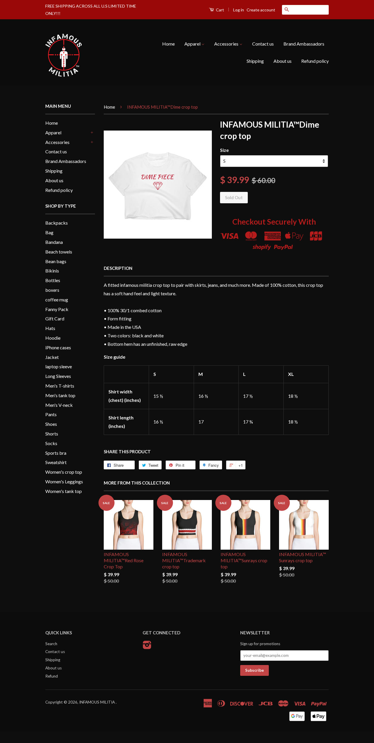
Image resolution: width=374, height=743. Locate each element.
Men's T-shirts (59, 385)
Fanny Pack (56, 309)
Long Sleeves (58, 376)
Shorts (51, 433)
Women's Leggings (64, 481)
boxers (52, 290)
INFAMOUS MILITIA (97, 702)
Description (118, 268)
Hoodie (52, 338)
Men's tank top (60, 395)
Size (224, 150)
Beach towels (58, 251)
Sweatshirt (56, 462)
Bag (49, 232)
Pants (51, 414)
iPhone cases (58, 347)
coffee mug (56, 299)
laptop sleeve (58, 366)
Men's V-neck (59, 405)
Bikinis (52, 270)
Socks (51, 443)
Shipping (255, 61)
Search (51, 643)
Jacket (52, 357)
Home (168, 43)
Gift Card (54, 318)
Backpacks (56, 222)
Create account (261, 9)
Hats (50, 328)
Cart (219, 9)
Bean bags (55, 261)
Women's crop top (63, 472)
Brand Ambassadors (303, 43)
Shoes (51, 424)
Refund (51, 676)
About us (282, 61)
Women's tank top (63, 491)
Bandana (54, 242)
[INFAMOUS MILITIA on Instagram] (147, 647)
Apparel (192, 43)
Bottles (52, 280)
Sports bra (55, 453)
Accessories (226, 43)
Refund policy (315, 61)
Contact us (263, 43)
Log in (238, 9)
